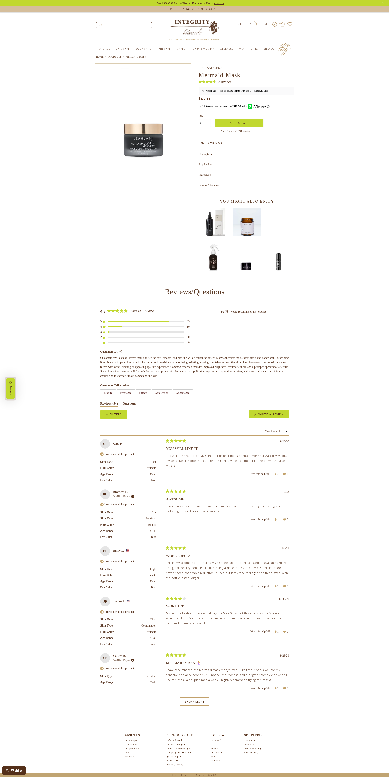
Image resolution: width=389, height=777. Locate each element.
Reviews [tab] (109, 404)
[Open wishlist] (290, 24)
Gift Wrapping (174, 756)
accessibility (251, 752)
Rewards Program (176, 744)
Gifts (254, 48)
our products (132, 748)
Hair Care (164, 48)
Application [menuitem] (161, 392)
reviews (129, 756)
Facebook (216, 740)
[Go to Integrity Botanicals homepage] (194, 28)
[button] (215, 82)
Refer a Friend (174, 740)
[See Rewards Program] (282, 24)
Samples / (244, 24)
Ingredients (246, 174)
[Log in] (274, 24)
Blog (213, 756)
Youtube (216, 760)
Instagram (217, 752)
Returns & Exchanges (178, 748)
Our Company (132, 740)
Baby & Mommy (203, 48)
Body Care (143, 48)
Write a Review (273, 415)
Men (242, 48)
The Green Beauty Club (257, 90)
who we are (131, 744)
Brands (269, 48)
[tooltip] (120, 351)
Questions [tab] (129, 404)
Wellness (226, 48)
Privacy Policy (175, 764)
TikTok (214, 748)
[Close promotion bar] (384, 3)
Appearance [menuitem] (182, 392)
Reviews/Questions (209, 185)
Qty (201, 115)
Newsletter (250, 744)
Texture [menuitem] (108, 392)
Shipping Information (179, 752)
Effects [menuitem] (143, 392)
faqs (127, 752)
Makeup (181, 48)
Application (246, 164)
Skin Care (123, 48)
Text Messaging (252, 748)
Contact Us (249, 740)
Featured (103, 48)
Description (246, 154)
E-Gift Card (173, 760)
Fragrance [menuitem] (125, 392)
